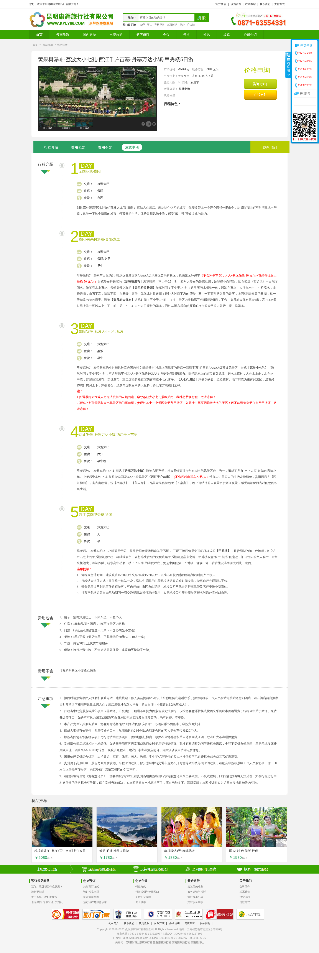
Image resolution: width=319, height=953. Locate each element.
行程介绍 (51, 147)
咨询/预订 (270, 147)
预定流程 (245, 897)
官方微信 (220, 4)
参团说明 (174, 923)
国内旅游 (89, 34)
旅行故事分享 (195, 897)
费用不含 (105, 147)
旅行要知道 (37, 891)
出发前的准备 (195, 886)
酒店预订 (142, 34)
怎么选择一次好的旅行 (44, 897)
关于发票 (140, 902)
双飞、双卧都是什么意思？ (46, 886)
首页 (39, 34)
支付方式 (279, 4)
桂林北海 (48, 44)
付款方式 (140, 886)
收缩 (288, 65)
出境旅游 (116, 34)
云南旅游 (62, 34)
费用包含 (78, 147)
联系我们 (265, 4)
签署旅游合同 (91, 897)
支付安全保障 (143, 897)
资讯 (206, 34)
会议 (166, 34)
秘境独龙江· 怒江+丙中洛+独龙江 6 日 (60, 851)
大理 (142, 24)
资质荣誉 (189, 923)
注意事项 (132, 147)
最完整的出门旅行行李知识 (46, 902)
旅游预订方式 (91, 886)
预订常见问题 (91, 891)
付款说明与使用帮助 (147, 891)
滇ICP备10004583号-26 (192, 938)
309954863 (181, 933)
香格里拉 (159, 24)
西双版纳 (172, 24)
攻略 (227, 34)
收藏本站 (250, 4)
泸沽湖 (191, 24)
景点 (186, 34)
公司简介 (245, 886)
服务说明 (205, 923)
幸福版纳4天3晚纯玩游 (179, 851)
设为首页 (236, 4)
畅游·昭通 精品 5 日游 (114, 851)
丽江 (149, 24)
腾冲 (182, 24)
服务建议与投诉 (196, 891)
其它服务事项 (195, 902)
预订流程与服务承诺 (95, 902)
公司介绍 (250, 34)
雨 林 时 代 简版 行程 (243, 851)
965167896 (195, 933)
